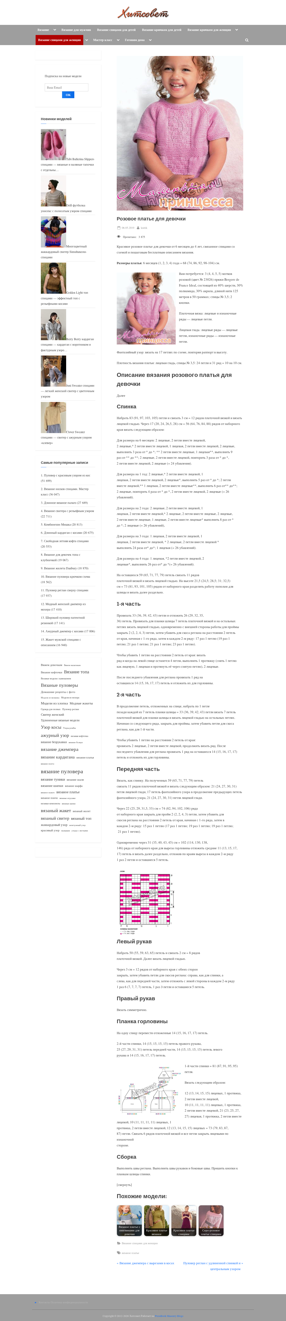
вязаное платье (130, 1253)
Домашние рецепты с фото (58, 692)
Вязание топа (76, 671)
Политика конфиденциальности (69, 1302)
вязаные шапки (68, 803)
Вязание (43, 29)
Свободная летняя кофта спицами (66, 541)
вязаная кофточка (79, 735)
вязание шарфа (73, 786)
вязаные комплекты (50, 803)
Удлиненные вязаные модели (60, 720)
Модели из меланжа (50, 697)
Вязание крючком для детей (161, 29)
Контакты (44, 1302)
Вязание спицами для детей (116, 29)
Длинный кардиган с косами (63, 532)
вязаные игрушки (67, 798)
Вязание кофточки (51, 672)
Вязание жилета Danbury (60, 568)
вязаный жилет (81, 811)
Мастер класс (102, 40)
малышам (65, 830)
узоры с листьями (80, 830)
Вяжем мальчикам (72, 665)
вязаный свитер (55, 818)
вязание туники (53, 779)
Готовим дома (135, 40)
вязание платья (85, 757)
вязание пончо (47, 763)
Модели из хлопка (54, 703)
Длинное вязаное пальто (60, 503)
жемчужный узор (77, 825)
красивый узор (50, 830)
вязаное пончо (49, 798)
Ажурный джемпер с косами (64, 631)
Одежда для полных (51, 709)
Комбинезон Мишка (57, 524)
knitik (144, 228)
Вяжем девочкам (51, 665)
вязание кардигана (58, 757)
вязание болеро (76, 742)
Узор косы (51, 727)
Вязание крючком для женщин (209, 29)
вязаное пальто (48, 792)
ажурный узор (55, 735)
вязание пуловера (62, 771)
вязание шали (75, 779)
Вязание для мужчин (76, 29)
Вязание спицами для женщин (59, 40)
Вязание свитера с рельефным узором (69, 511)
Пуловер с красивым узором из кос (67, 475)
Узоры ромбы (69, 727)
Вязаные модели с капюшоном (56, 678)
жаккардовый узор (54, 824)
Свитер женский (52, 714)
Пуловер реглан (70, 709)
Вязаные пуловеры (59, 685)
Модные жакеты (81, 703)
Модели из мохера (70, 697)
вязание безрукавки (54, 742)
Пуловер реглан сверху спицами (67, 590)
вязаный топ (81, 818)
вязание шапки (52, 785)
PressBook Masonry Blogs (169, 1316)
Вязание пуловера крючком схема (68, 576)
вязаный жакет (56, 810)
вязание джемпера (59, 749)
